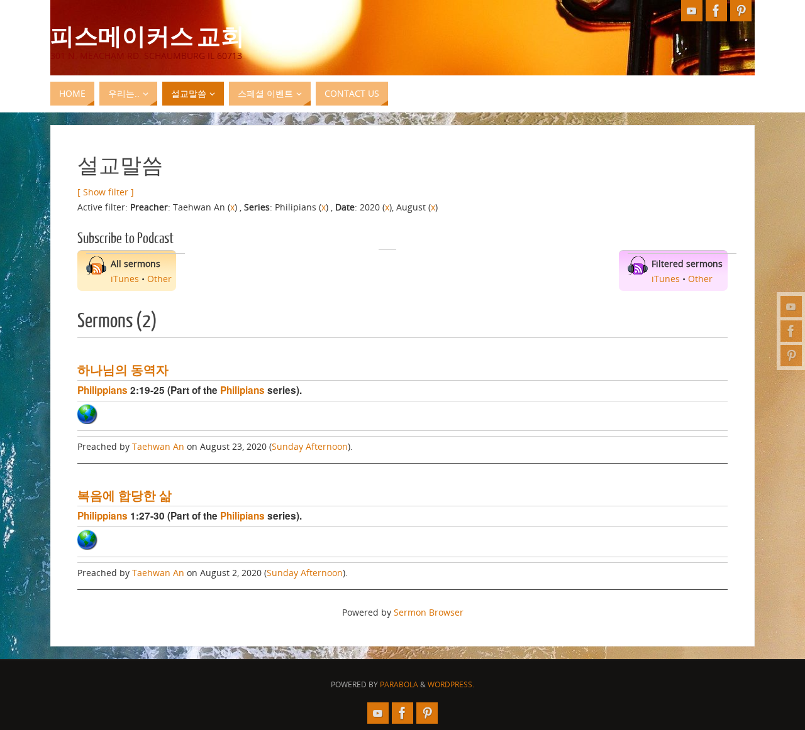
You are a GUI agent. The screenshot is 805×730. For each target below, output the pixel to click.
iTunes (125, 279)
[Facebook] (791, 331)
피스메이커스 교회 (147, 35)
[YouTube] (791, 306)
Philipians (242, 390)
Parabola (399, 684)
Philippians (102, 390)
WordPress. (451, 684)
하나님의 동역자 (123, 369)
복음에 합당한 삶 (124, 495)
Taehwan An (158, 446)
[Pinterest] (791, 355)
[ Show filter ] (105, 192)
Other (159, 279)
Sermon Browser (429, 612)
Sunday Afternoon (310, 446)
